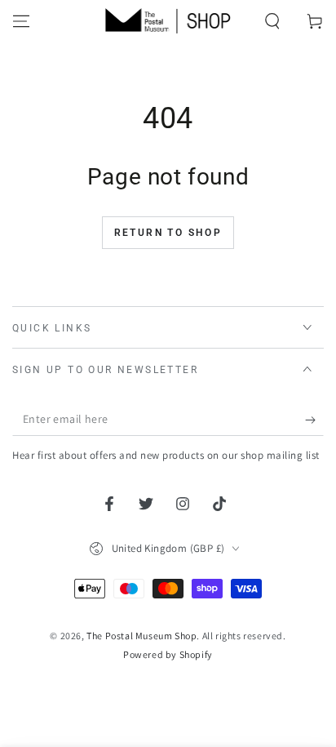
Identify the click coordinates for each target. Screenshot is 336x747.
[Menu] (21, 21)
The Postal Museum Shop (141, 635)
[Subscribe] (314, 420)
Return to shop (168, 232)
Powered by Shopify (168, 654)
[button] (272, 21)
